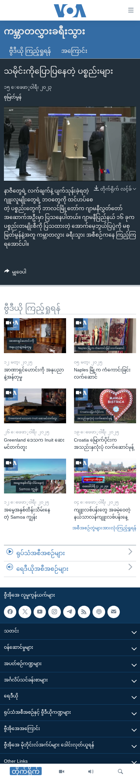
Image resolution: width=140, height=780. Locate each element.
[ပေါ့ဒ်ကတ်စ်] (98, 611)
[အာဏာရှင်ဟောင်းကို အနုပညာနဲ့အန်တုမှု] (35, 335)
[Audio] (91, 772)
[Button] (15, 273)
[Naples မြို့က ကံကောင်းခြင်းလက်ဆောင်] (105, 335)
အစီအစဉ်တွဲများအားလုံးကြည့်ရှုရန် (104, 527)
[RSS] (84, 611)
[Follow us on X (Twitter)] (25, 611)
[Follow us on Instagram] (54, 611)
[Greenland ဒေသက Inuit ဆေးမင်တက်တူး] (35, 405)
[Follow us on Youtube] (40, 611)
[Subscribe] (113, 611)
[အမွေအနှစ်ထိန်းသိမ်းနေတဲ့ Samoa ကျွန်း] (35, 476)
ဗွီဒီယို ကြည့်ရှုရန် (30, 51)
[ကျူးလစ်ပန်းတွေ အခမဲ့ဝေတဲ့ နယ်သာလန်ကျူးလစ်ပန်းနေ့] (105, 476)
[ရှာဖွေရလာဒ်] (120, 772)
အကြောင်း (74, 51)
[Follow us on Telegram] (69, 611)
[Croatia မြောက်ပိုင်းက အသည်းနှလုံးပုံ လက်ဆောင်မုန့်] (105, 405)
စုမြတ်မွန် (12, 97)
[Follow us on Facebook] (10, 611)
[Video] (61, 772)
